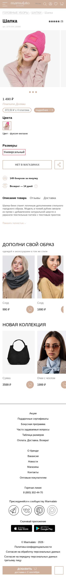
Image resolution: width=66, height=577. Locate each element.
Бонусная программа (33, 424)
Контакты (33, 472)
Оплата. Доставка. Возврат (33, 440)
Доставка (50, 198)
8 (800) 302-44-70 (33, 492)
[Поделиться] (58, 164)
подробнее (42, 110)
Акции (33, 413)
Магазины (33, 466)
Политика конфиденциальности (33, 546)
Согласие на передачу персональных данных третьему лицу (30, 558)
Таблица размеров (33, 434)
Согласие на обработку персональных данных (33, 551)
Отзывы (35, 198)
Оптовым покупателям (33, 477)
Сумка (6, 378)
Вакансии (33, 456)
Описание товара (14, 198)
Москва (38, 3)
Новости (33, 461)
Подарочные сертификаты (33, 418)
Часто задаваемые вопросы (33, 429)
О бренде (33, 450)
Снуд (6, 302)
